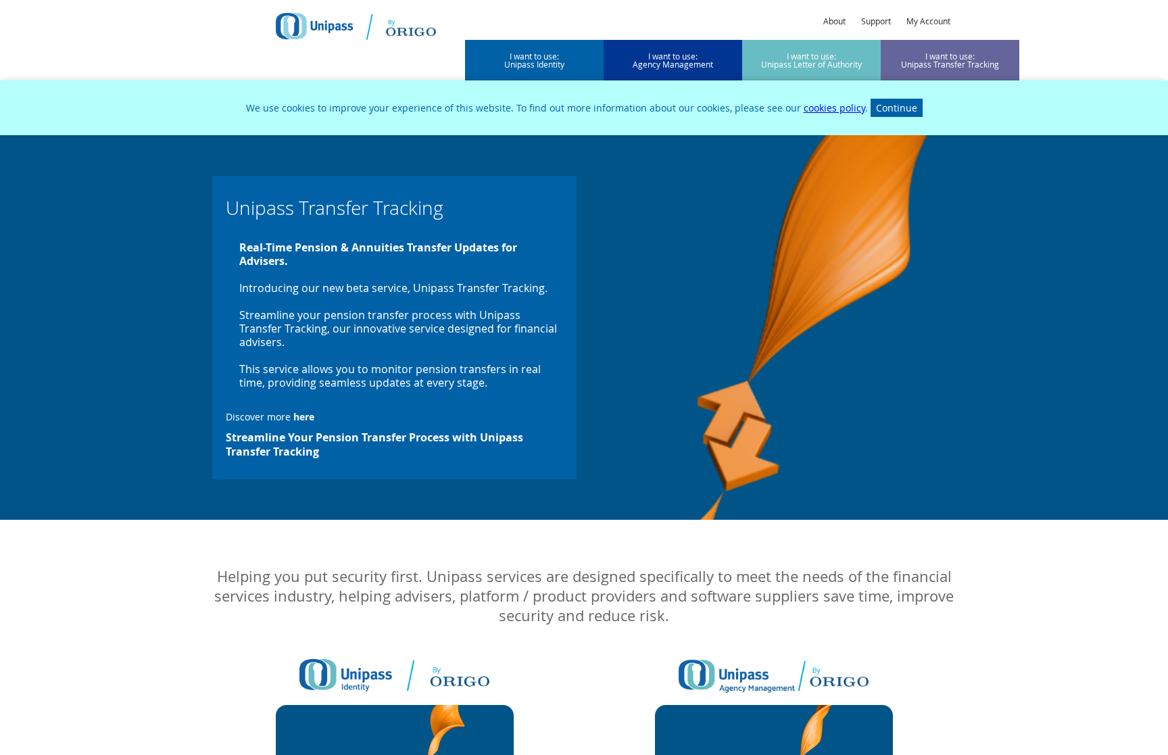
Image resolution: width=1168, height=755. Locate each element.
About (834, 21)
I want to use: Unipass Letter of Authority (811, 60)
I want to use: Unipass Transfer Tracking (950, 60)
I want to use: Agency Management (673, 60)
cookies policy (834, 107)
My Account (928, 21)
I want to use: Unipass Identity (534, 60)
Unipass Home (356, 26)
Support (876, 21)
